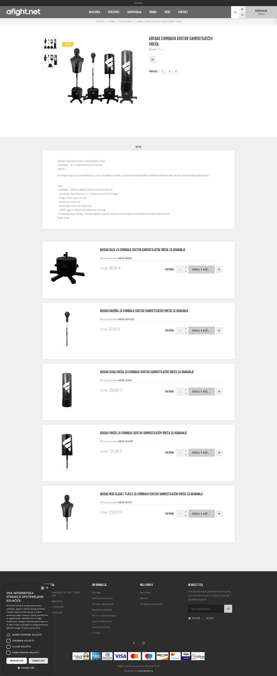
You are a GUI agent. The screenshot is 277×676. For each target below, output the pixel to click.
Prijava (244, 9)
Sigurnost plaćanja (102, 609)
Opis (139, 147)
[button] (27, 668)
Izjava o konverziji (102, 621)
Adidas (160, 49)
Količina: (169, 269)
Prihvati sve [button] (17, 660)
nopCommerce (145, 670)
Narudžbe (145, 592)
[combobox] (42, 588)
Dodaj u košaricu (203, 269)
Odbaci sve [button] (38, 660)
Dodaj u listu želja (219, 269)
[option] (50, 44)
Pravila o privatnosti (30, 627)
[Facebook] (134, 643)
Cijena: (104, 268)
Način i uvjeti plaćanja (104, 615)
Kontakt (96, 592)
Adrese (144, 598)
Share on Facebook (169, 71)
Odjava (209, 618)
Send (228, 609)
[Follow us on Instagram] (143, 643)
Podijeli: (153, 71)
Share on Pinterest (176, 71)
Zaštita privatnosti (102, 598)
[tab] (138, 147)
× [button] (47, 588)
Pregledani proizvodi (151, 603)
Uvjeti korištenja (101, 627)
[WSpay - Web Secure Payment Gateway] (80, 659)
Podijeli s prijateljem (152, 59)
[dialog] (27, 628)
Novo (68, 44)
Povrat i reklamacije (103, 603)
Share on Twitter (163, 71)
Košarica (260, 12)
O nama (96, 632)
